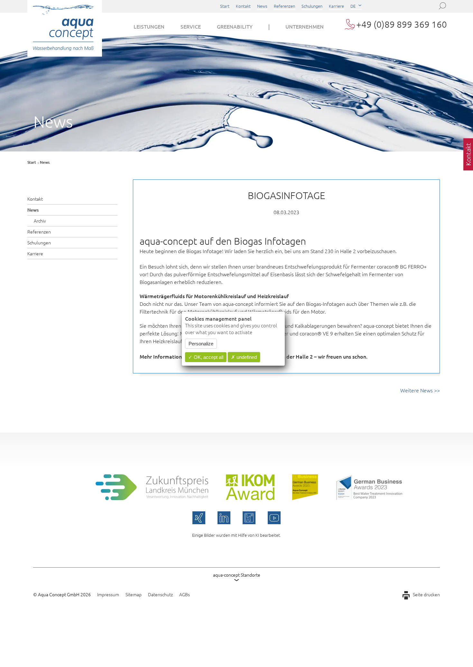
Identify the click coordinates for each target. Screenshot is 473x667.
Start (224, 6)
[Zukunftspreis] (152, 497)
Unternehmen (304, 26)
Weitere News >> (420, 390)
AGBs (184, 594)
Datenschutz (160, 594)
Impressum (108, 594)
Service (191, 26)
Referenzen (284, 6)
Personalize (201, 343)
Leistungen (149, 26)
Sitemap (133, 594)
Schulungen (311, 6)
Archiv (40, 220)
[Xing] (198, 517)
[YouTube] (274, 517)
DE (353, 6)
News (262, 6)
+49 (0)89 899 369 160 (401, 24)
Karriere (336, 6)
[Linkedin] (224, 517)
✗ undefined (244, 357)
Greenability (235, 26)
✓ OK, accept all (205, 357)
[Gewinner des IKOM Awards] (250, 497)
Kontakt (243, 6)
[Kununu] (249, 517)
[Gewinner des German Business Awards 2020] (305, 497)
